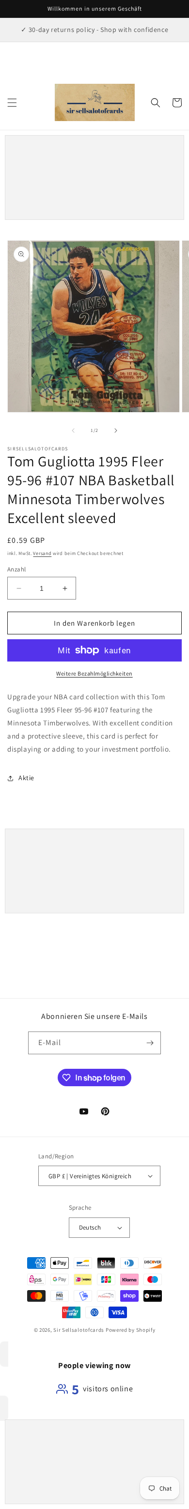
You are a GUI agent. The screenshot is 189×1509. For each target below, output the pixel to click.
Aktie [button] (26, 777)
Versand (42, 553)
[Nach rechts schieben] (115, 430)
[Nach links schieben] (73, 430)
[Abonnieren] (149, 1043)
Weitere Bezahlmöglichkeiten (94, 673)
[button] (12, 102)
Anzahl (16, 569)
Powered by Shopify (131, 1329)
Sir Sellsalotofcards (79, 1329)
